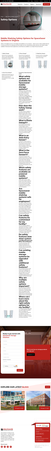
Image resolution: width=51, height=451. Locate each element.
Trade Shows (36, 1)
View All (47, 387)
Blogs (32, 1)
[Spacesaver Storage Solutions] (6, 4)
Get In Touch (46, 4)
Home (29, 1)
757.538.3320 (40, 440)
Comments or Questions (7, 359)
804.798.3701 (40, 433)
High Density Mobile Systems (12, 16)
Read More (5, 404)
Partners (41, 1)
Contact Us (46, 1)
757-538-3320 (10, 1)
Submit (19, 370)
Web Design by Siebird (38, 447)
